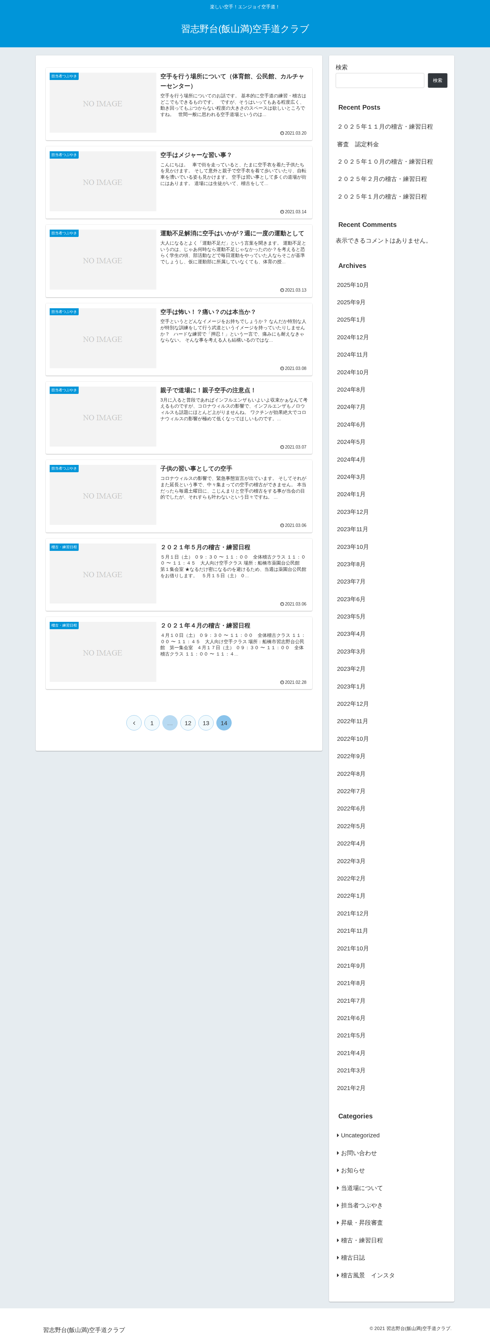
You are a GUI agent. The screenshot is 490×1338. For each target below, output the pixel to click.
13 (206, 723)
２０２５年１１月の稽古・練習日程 (385, 126)
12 (188, 723)
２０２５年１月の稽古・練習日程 (382, 196)
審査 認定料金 (358, 144)
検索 (342, 67)
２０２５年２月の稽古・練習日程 (382, 179)
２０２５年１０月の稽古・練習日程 (385, 161)
